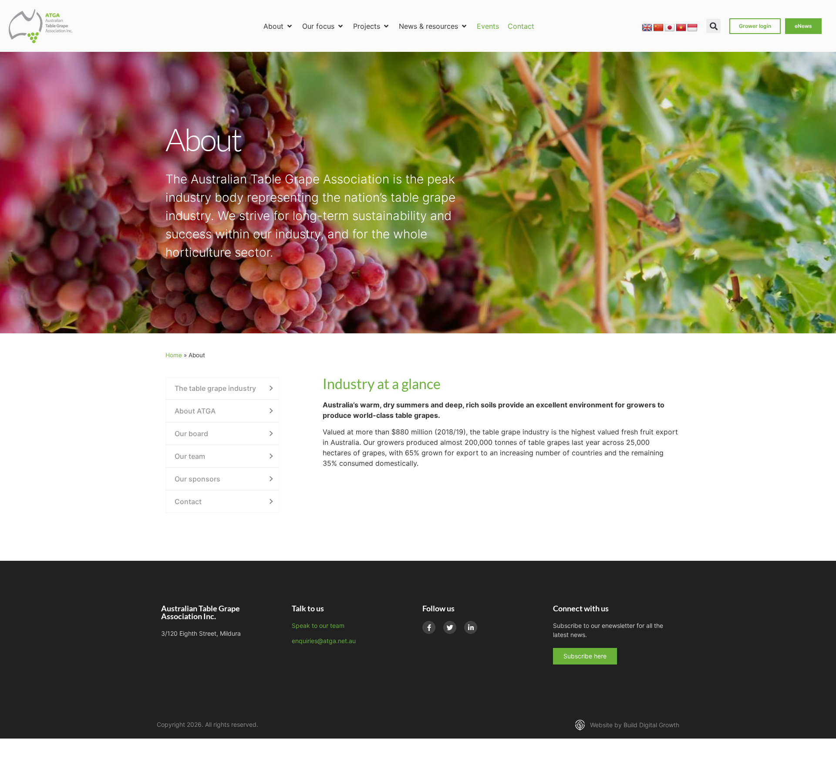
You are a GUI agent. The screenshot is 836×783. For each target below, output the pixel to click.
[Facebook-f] (428, 627)
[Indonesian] (692, 28)
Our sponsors (197, 479)
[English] (647, 28)
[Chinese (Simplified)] (658, 28)
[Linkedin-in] (470, 627)
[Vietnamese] (681, 28)
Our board (191, 433)
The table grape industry (215, 388)
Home (173, 355)
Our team (190, 456)
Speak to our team (318, 625)
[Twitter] (449, 627)
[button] (278, 26)
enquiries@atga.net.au (324, 640)
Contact (188, 501)
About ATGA (195, 411)
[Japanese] (669, 28)
